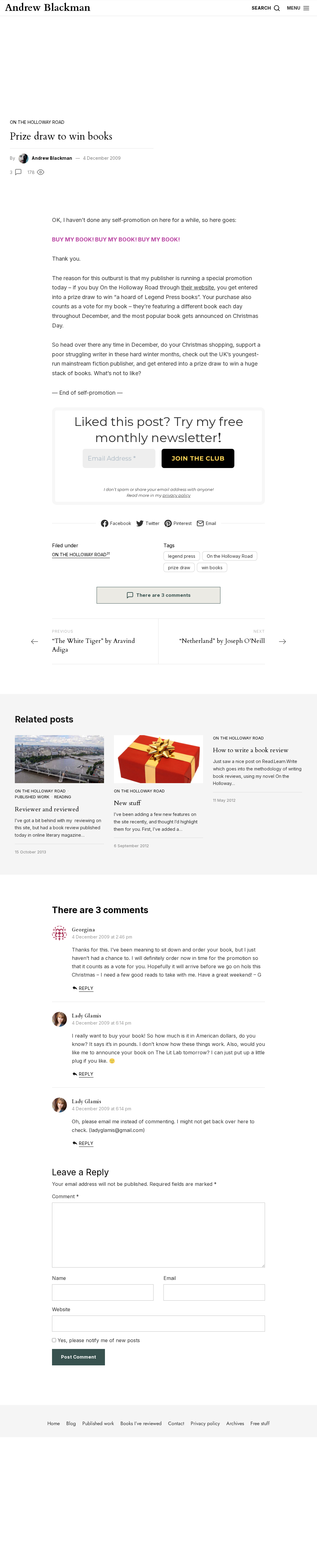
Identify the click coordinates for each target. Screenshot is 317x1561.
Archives (235, 1423)
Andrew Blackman (47, 8)
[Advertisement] (158, 62)
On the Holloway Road (37, 122)
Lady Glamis (86, 1015)
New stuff (127, 803)
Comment (65, 1196)
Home (53, 1423)
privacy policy (176, 495)
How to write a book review (251, 750)
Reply (86, 988)
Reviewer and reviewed (47, 809)
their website (197, 287)
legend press (181, 556)
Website (61, 1309)
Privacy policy (205, 1423)
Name (59, 1278)
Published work (32, 796)
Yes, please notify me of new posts (98, 1340)
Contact (176, 1423)
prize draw (179, 567)
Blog (71, 1423)
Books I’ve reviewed (141, 1423)
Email (169, 1278)
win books (212, 567)
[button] (298, 8)
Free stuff (260, 1423)
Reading (62, 796)
